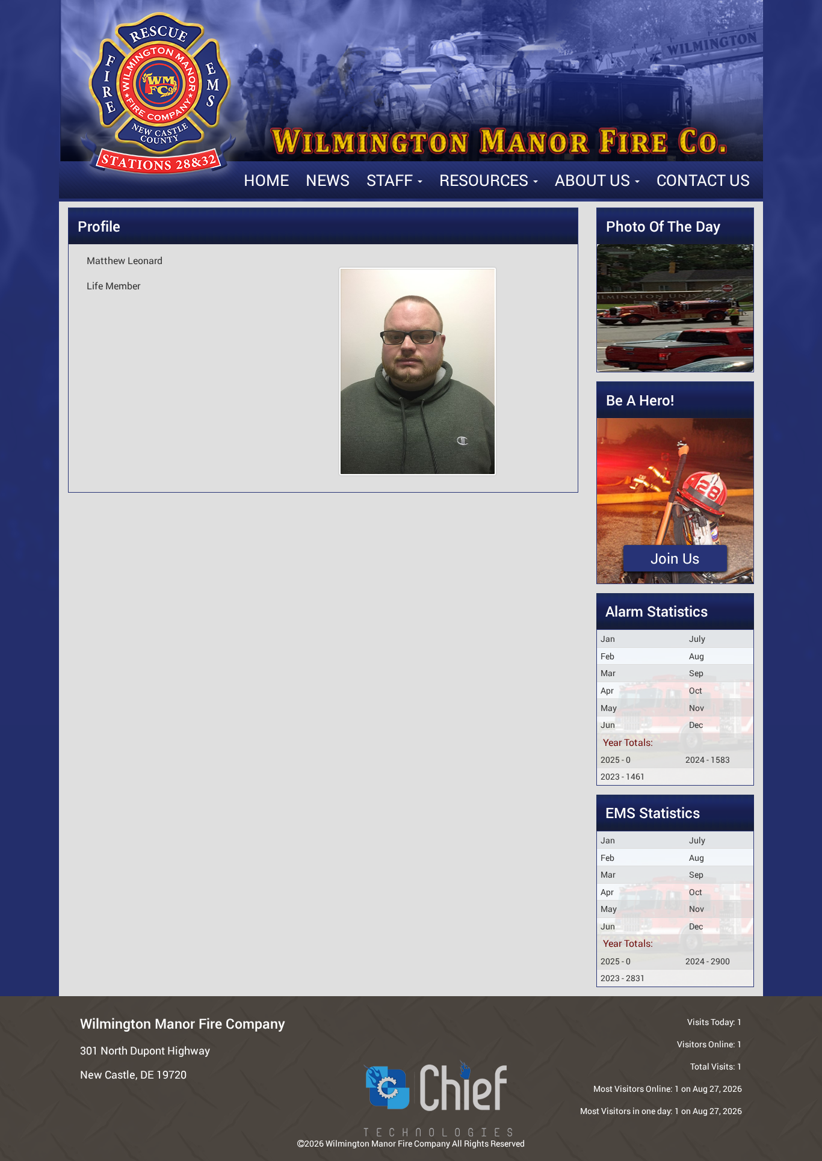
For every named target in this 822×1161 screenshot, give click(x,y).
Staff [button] (391, 180)
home (266, 180)
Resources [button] (485, 180)
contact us (703, 180)
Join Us (675, 558)
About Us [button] (594, 180)
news (328, 180)
